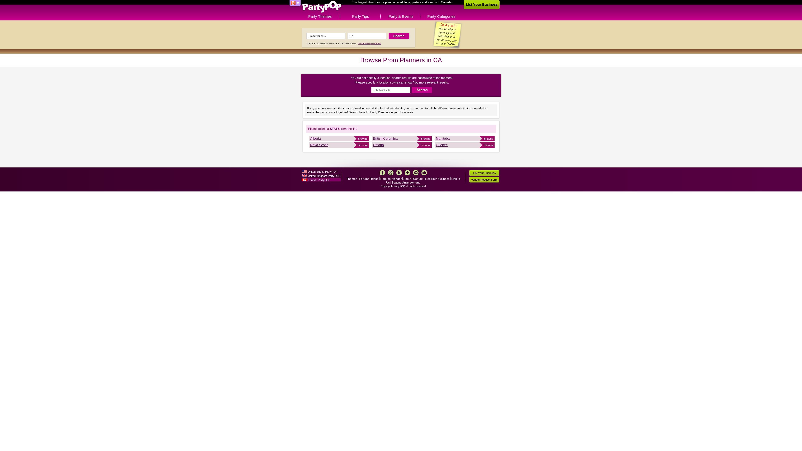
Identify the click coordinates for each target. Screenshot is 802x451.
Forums (364, 178)
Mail (416, 172)
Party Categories (441, 16)
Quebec (442, 145)
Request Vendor (391, 178)
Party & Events (400, 16)
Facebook (382, 172)
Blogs (374, 178)
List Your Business (437, 178)
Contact (418, 178)
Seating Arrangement (406, 182)
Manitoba (443, 138)
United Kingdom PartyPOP (324, 175)
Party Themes (320, 16)
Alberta (315, 138)
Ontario (378, 145)
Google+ (390, 172)
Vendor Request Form (484, 180)
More (407, 172)
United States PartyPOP (323, 171)
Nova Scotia (319, 145)
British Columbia (385, 138)
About (407, 178)
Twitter (399, 172)
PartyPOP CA (322, 7)
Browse (363, 138)
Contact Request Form (369, 43)
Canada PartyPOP (319, 180)
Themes (351, 178)
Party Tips (360, 16)
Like (424, 172)
